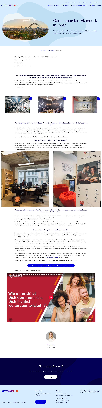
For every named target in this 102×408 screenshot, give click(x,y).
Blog (53, 50)
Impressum (23, 402)
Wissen (49, 50)
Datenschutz (16, 402)
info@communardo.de (61, 402)
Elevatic (79, 2)
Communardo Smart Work (70, 2)
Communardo (43, 50)
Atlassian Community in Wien (51, 257)
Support (9, 402)
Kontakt (3, 402)
